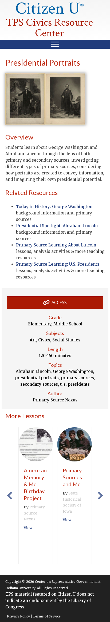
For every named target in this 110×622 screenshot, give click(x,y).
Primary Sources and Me (72, 477)
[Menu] (55, 44)
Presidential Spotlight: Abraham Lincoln (57, 225)
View (28, 527)
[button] (9, 495)
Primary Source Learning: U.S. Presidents (57, 264)
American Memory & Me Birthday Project (35, 484)
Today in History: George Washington (54, 206)
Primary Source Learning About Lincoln (56, 245)
